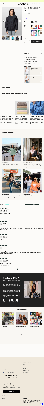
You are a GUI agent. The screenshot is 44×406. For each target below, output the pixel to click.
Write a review (32, 204)
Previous (4, 21)
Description (26, 50)
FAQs (23, 366)
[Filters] (40, 204)
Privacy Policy (14, 387)
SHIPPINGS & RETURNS (6, 87)
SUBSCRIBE (11, 391)
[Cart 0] (42, 4)
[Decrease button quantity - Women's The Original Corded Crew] (25, 41)
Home (24, 7)
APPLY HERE (28, 402)
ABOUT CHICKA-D (26, 368)
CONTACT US (4, 400)
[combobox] (5, 372)
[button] (3, 4)
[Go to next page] (29, 269)
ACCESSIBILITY (25, 372)
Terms (19, 387)
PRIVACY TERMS (26, 370)
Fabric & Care (26, 53)
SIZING (24, 364)
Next (20, 21)
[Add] (41, 73)
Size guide (27, 38)
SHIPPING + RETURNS (27, 362)
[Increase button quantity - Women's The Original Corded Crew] (28, 41)
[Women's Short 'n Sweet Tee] (27, 79)
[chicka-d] (23, 4)
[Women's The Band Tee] (27, 71)
